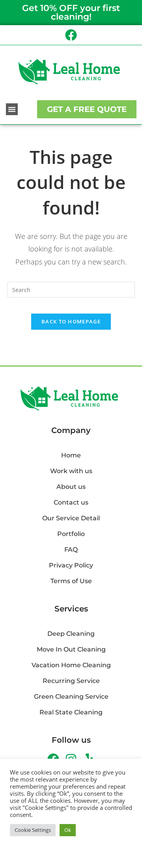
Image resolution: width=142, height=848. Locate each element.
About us (71, 486)
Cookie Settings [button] (33, 829)
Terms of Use (71, 581)
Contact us (71, 502)
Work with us (71, 471)
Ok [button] (67, 829)
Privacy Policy (71, 565)
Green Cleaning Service (71, 696)
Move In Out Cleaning (71, 649)
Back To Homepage (71, 321)
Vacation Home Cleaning (71, 665)
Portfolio (71, 534)
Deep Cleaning (71, 633)
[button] (12, 109)
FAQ (71, 549)
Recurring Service (71, 681)
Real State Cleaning (71, 712)
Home (71, 455)
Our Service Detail (71, 518)
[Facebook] (71, 35)
